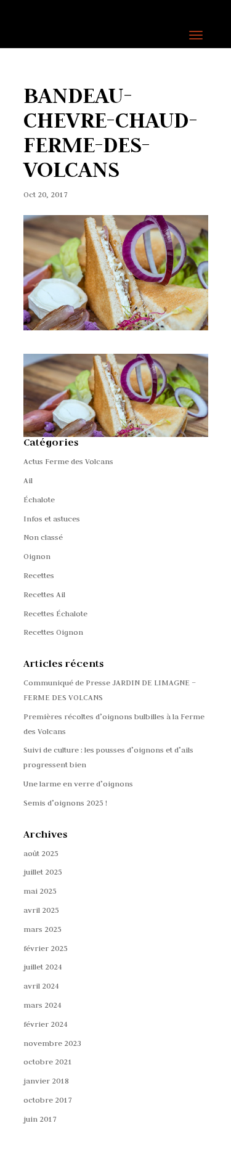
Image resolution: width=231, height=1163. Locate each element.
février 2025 (45, 948)
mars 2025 (42, 929)
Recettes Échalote (55, 613)
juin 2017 (40, 1119)
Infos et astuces (51, 518)
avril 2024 (41, 985)
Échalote (39, 499)
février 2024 (45, 1024)
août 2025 (41, 853)
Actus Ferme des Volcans (68, 461)
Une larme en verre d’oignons (78, 783)
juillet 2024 (42, 966)
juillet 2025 (42, 871)
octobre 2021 (47, 1061)
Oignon (37, 556)
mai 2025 (40, 891)
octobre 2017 (47, 1099)
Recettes (38, 575)
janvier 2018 (46, 1080)
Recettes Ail (44, 594)
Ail (28, 480)
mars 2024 (42, 1005)
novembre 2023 (52, 1043)
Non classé (43, 537)
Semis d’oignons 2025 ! (65, 802)
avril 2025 (41, 910)
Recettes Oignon (53, 632)
